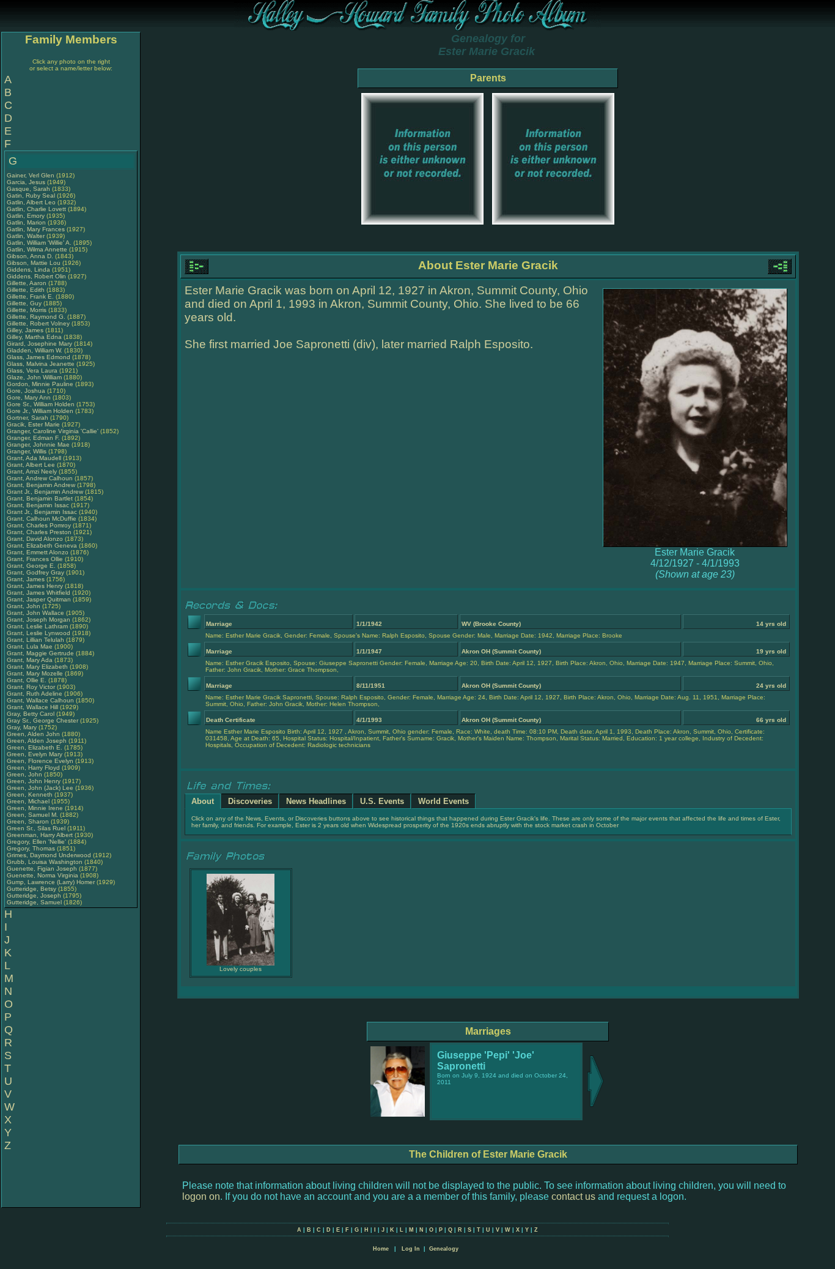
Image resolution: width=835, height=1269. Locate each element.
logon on (201, 1196)
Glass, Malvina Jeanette (41, 363)
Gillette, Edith (26, 289)
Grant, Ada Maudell (34, 458)
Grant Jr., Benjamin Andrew (45, 491)
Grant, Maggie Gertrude (40, 653)
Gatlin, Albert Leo (31, 202)
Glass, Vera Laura (32, 370)
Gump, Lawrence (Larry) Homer (51, 882)
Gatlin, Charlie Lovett (36, 209)
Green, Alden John (33, 734)
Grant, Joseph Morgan (38, 619)
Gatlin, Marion (27, 222)
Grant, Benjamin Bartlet (40, 498)
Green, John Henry (34, 781)
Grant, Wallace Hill (32, 707)
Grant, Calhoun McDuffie (41, 518)
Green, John (25, 774)
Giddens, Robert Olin (36, 276)
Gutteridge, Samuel (35, 902)
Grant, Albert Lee (31, 464)
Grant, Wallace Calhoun (40, 700)
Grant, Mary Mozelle (35, 673)
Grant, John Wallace (35, 612)
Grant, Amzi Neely (32, 471)
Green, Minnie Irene (35, 808)
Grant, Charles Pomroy (39, 525)
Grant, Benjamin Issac (38, 505)
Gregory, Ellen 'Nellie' (37, 841)
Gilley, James (26, 330)
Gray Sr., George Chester (42, 720)
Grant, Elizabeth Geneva (42, 545)
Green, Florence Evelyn (40, 760)
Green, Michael (29, 801)
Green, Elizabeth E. (34, 747)
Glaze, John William (34, 377)
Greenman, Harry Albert (40, 835)
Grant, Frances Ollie (35, 559)
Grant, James (26, 579)
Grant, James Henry (35, 585)
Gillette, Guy (25, 303)
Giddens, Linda (29, 269)
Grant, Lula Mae (30, 646)
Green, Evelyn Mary (34, 754)
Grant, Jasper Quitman (39, 599)
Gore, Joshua (27, 390)
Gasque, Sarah (29, 188)
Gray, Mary (23, 727)
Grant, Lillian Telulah (35, 639)
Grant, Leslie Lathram (37, 626)
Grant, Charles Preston (39, 532)
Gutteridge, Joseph (35, 895)
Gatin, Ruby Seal (31, 195)
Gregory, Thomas (32, 848)
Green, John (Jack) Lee (40, 787)
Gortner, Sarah (28, 417)
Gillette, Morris (27, 310)
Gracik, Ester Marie (33, 424)
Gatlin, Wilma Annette (37, 249)
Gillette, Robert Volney (38, 323)
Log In (411, 1249)
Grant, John (24, 606)
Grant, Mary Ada (30, 660)
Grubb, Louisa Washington (45, 861)
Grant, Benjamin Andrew (41, 485)
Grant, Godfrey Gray (35, 572)
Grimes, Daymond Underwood (49, 855)
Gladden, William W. (34, 350)
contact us (573, 1196)
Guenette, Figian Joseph (42, 868)
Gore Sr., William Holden (41, 404)
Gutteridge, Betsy (32, 888)
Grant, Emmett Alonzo (37, 552)
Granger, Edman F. (33, 437)
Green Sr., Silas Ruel (36, 828)
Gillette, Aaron (27, 283)
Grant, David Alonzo (35, 538)
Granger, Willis (27, 451)
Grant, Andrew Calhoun (40, 478)
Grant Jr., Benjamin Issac (42, 511)
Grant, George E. (31, 565)
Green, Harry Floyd (33, 767)
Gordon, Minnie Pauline (40, 384)
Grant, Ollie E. (26, 680)
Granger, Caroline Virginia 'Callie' (52, 431)
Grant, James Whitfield (38, 592)
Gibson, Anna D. (30, 256)
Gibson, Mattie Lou (34, 262)
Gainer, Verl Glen (30, 175)
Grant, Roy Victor (31, 686)
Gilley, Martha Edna (34, 336)
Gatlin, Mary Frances (36, 229)
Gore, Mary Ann (29, 397)
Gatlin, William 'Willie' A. (39, 242)
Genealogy (443, 1249)
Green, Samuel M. (32, 814)
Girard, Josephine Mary (39, 343)
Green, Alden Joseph (37, 740)
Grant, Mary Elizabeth (37, 666)
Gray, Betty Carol (30, 713)
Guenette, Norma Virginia (42, 875)
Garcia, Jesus (27, 182)
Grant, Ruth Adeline (34, 693)
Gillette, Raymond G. (36, 316)
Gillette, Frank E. (30, 296)
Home (381, 1249)
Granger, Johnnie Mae (38, 444)
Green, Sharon (29, 821)
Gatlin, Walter (26, 236)
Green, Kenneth (30, 794)
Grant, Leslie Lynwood (38, 633)
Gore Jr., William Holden (40, 410)
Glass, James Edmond (38, 357)
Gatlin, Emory (26, 215)
